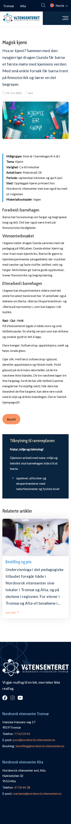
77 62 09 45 (22, 734)
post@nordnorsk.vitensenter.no (34, 740)
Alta (23, 6)
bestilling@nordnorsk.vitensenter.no (40, 746)
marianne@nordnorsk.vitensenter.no (37, 793)
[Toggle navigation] (65, 18)
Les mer (11, 612)
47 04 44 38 (22, 787)
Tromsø (8, 6)
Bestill (11, 419)
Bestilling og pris (18, 561)
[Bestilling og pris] (35, 537)
